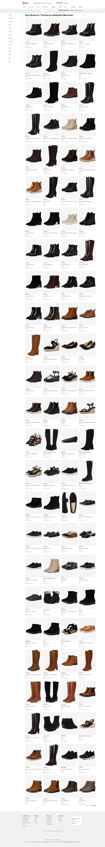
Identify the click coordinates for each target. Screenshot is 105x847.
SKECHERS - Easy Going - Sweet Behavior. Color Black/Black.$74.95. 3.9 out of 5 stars (69, 758)
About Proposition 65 (27, 822)
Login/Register (49, 817)
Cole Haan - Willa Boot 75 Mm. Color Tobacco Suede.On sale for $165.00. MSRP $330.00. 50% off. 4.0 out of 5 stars (33, 348)
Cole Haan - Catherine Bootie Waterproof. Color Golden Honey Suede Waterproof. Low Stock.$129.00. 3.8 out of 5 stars (33, 790)
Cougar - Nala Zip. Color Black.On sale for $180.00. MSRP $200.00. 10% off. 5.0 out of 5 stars (87, 601)
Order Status (49, 821)
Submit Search (46, 10)
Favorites (79, 3)
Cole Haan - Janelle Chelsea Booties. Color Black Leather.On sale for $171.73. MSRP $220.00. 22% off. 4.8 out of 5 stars (51, 254)
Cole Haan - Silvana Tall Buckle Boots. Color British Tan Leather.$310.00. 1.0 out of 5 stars (69, 695)
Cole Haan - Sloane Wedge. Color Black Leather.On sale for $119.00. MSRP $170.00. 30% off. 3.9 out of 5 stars (87, 348)
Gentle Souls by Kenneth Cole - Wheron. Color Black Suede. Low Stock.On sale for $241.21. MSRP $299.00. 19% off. (87, 475)
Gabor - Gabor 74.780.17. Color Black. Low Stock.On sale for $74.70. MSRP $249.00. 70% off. (51, 632)
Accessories (45, 7)
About (59, 817)
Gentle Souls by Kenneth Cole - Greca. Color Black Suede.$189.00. (87, 727)
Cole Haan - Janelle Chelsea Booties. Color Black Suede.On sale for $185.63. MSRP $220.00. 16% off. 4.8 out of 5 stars (33, 222)
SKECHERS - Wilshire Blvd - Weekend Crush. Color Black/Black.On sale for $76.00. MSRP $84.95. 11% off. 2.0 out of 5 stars (33, 632)
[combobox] (35, 10)
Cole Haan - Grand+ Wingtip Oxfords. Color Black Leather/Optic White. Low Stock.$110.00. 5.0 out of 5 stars (87, 569)
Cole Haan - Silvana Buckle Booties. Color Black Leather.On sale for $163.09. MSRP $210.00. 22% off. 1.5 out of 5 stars (33, 254)
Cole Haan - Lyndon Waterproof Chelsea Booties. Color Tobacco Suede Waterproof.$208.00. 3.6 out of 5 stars (51, 790)
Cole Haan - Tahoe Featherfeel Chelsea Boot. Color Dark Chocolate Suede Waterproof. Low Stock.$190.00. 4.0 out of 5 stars (33, 159)
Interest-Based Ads (59, 830)
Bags (38, 7)
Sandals (67, 841)
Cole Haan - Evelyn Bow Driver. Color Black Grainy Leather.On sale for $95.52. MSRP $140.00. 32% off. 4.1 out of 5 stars (51, 538)
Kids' (66, 7)
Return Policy (25, 821)
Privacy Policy (51, 830)
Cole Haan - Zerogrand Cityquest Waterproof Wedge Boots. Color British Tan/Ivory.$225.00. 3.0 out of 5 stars (87, 159)
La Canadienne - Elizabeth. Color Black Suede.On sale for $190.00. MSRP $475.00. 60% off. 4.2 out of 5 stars (51, 727)
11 (90, 805)
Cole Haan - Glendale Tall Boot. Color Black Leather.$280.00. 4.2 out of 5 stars (51, 191)
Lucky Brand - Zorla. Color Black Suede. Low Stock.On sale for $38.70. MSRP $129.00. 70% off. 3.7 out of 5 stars (69, 727)
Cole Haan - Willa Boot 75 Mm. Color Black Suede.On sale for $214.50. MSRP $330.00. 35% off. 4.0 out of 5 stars (51, 64)
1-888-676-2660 (59, 2)
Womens (36, 817)
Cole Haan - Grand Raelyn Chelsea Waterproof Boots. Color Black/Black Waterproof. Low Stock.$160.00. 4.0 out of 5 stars (69, 33)
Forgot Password (26, 817)
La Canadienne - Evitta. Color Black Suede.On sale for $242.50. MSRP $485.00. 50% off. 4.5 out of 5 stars (51, 601)
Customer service (76, 3)
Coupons (60, 821)
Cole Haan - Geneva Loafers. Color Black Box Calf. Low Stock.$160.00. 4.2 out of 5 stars (69, 569)
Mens (36, 819)
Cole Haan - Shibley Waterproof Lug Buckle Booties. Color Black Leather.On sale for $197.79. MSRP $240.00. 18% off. (33, 64)
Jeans (74, 841)
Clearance (72, 7)
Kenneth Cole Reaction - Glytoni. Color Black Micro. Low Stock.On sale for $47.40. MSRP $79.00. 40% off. (69, 632)
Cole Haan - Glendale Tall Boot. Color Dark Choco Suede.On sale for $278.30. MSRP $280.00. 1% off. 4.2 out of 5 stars (51, 159)
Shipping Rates (26, 819)
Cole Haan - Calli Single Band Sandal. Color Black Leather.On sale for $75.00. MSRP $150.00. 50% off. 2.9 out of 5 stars (87, 538)
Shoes (24, 7)
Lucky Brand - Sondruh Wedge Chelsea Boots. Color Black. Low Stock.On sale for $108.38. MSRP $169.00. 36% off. (51, 506)
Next (94, 805)
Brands (80, 7)
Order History (49, 822)
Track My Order (50, 824)
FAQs (24, 824)
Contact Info (25, 826)
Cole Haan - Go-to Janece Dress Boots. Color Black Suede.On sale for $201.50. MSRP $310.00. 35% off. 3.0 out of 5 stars (51, 96)
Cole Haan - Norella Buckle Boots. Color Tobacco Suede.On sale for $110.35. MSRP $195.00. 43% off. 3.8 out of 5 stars (69, 664)
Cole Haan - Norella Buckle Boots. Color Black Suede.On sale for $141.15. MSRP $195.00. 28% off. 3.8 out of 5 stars (33, 96)
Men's (60, 7)
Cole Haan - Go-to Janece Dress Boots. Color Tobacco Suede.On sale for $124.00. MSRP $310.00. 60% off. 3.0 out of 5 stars (33, 695)
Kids (35, 821)
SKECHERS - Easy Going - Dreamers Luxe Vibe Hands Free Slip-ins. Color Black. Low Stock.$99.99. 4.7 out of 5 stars (69, 601)
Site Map (60, 819)
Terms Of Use (45, 830)
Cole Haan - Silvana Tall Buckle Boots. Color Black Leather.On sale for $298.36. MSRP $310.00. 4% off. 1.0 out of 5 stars (87, 96)
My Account (74, 3)
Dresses (71, 841)
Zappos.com (46, 841)
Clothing (31, 7)
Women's (53, 7)
